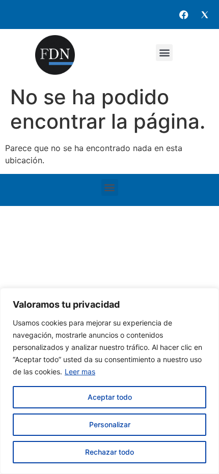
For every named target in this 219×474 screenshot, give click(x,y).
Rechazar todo (109, 452)
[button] (164, 52)
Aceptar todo (110, 397)
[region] (109, 381)
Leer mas (80, 371)
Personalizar (109, 424)
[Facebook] (184, 15)
